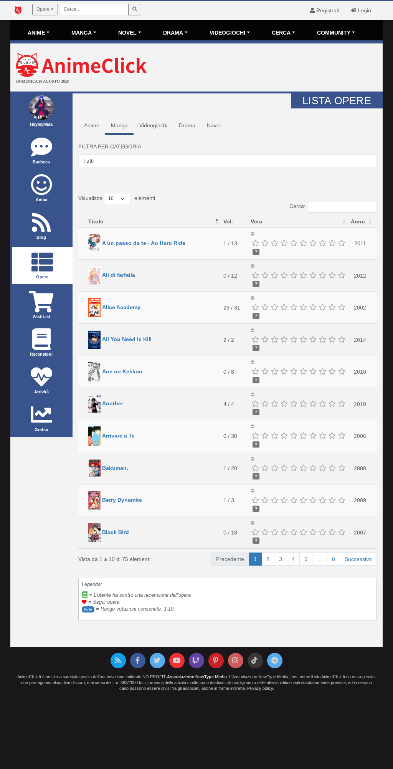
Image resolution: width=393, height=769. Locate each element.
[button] (216, 221)
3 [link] (280, 559)
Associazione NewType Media (197, 676)
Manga (119, 125)
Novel (214, 125)
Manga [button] (81, 33)
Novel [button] (127, 33)
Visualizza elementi (116, 198)
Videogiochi (153, 125)
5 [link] (305, 559)
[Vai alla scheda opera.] (94, 243)
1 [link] (255, 559)
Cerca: (297, 206)
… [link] (319, 559)
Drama (187, 125)
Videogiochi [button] (227, 33)
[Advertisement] (258, 68)
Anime (91, 125)
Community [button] (333, 33)
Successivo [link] (358, 559)
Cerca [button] (281, 33)
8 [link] (333, 559)
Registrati (327, 10)
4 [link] (293, 559)
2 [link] (267, 559)
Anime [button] (36, 33)
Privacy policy (260, 688)
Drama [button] (173, 33)
